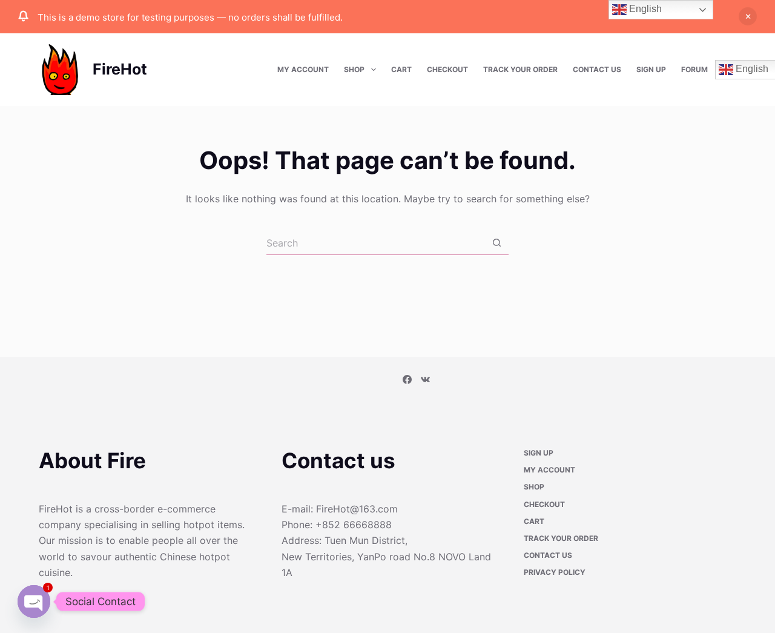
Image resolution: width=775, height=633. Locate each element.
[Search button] (496, 243)
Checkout (447, 69)
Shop (354, 69)
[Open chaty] (34, 601)
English (644, 9)
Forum (694, 69)
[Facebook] (407, 380)
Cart (401, 69)
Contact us (597, 69)
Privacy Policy (554, 573)
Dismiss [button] (748, 16)
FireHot (120, 69)
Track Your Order (520, 69)
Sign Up (651, 69)
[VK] (425, 380)
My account (303, 69)
